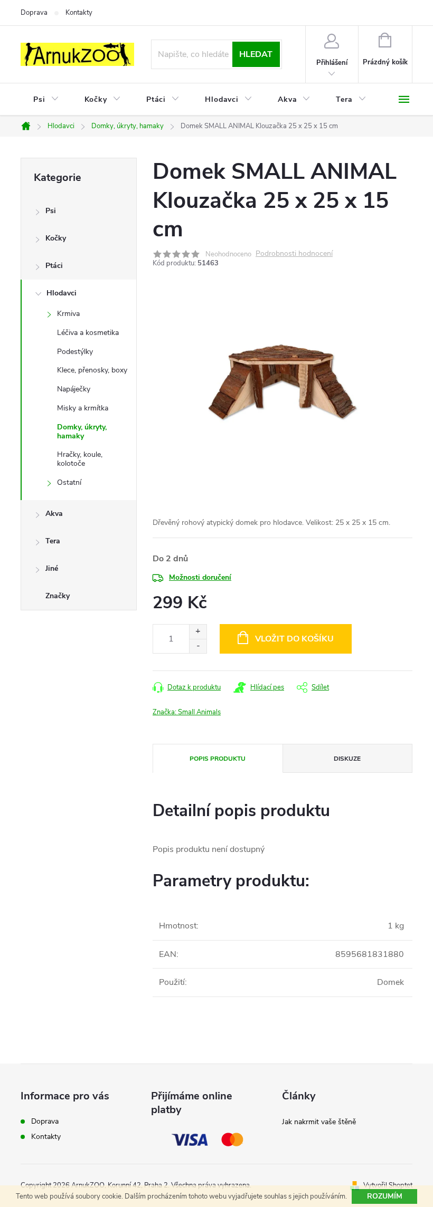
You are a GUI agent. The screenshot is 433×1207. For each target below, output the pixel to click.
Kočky (55, 238)
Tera (52, 541)
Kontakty (78, 12)
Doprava (34, 12)
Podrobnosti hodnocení (294, 254)
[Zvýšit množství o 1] (197, 632)
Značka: (187, 712)
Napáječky (73, 389)
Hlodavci (61, 293)
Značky (57, 596)
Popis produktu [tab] (218, 758)
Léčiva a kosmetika (88, 333)
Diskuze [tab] (347, 758)
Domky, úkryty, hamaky (82, 431)
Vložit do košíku (294, 639)
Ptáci (54, 266)
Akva (54, 514)
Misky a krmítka (82, 408)
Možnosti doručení (200, 577)
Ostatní (69, 482)
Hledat (255, 54)
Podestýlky (75, 352)
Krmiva (68, 314)
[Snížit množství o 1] (197, 646)
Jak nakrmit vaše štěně (319, 1122)
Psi (50, 211)
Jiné (51, 568)
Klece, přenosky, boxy (92, 370)
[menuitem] (46, 99)
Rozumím (384, 1196)
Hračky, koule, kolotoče (79, 458)
